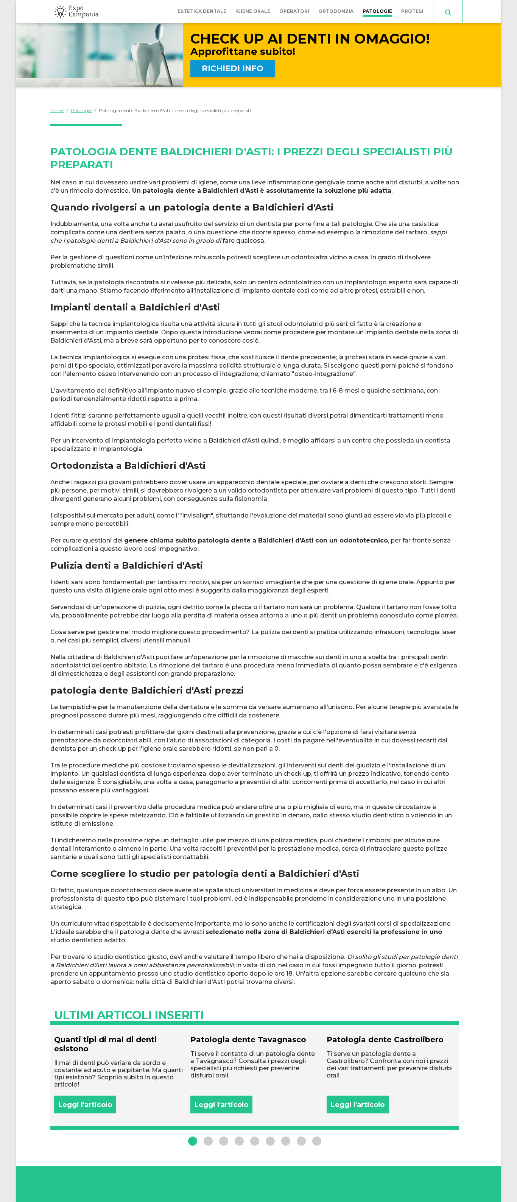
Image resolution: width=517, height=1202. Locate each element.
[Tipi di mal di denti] (118, 1074)
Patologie (377, 11)
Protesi (412, 11)
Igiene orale (252, 11)
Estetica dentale (202, 11)
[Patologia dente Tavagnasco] (254, 1074)
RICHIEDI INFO (232, 68)
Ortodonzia (335, 11)
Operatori (294, 11)
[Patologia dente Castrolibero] (391, 1074)
